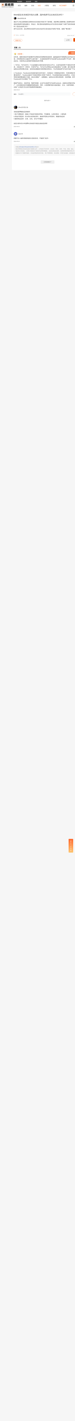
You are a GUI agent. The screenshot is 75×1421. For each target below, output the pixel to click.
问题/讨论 (18, 40)
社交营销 (22, 35)
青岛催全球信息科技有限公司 (27, 147)
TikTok (17, 35)
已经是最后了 (47, 162)
